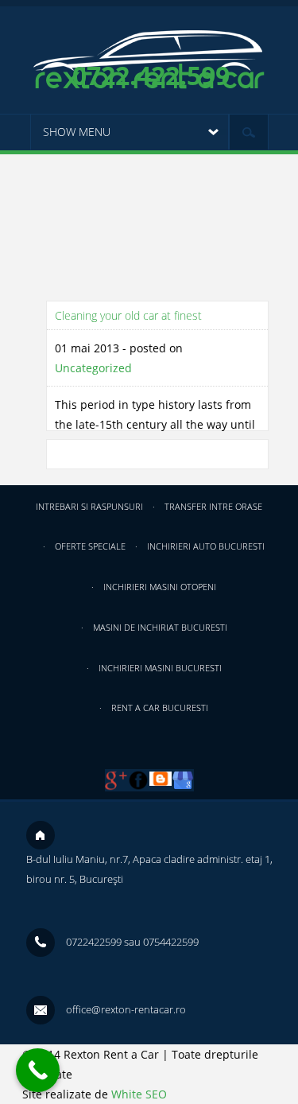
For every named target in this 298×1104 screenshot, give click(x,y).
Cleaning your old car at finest (128, 315)
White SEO (139, 1094)
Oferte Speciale (90, 546)
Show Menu (76, 131)
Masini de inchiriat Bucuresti (160, 627)
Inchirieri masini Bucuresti (160, 668)
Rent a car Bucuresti (159, 707)
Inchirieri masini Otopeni (159, 587)
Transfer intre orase (213, 506)
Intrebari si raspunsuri (89, 506)
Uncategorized (93, 367)
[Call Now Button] (38, 1070)
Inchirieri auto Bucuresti (206, 546)
